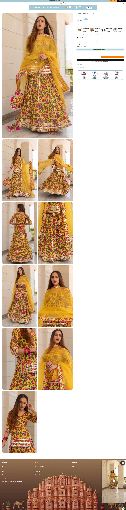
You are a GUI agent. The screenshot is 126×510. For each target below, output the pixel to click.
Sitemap (3, 474)
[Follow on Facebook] (2, 478)
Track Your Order (38, 469)
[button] (100, 37)
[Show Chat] (124, 508)
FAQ (3, 466)
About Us (3, 471)
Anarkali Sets (74, 468)
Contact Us (4, 468)
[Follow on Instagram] (5, 478)
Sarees (73, 466)
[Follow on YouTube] (10, 478)
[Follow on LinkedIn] (13, 478)
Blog (3, 469)
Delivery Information (38, 468)
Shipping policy (37, 474)
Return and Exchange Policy (39, 466)
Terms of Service (37, 471)
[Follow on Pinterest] (7, 478)
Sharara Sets (74, 469)
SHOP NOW (56, 1)
